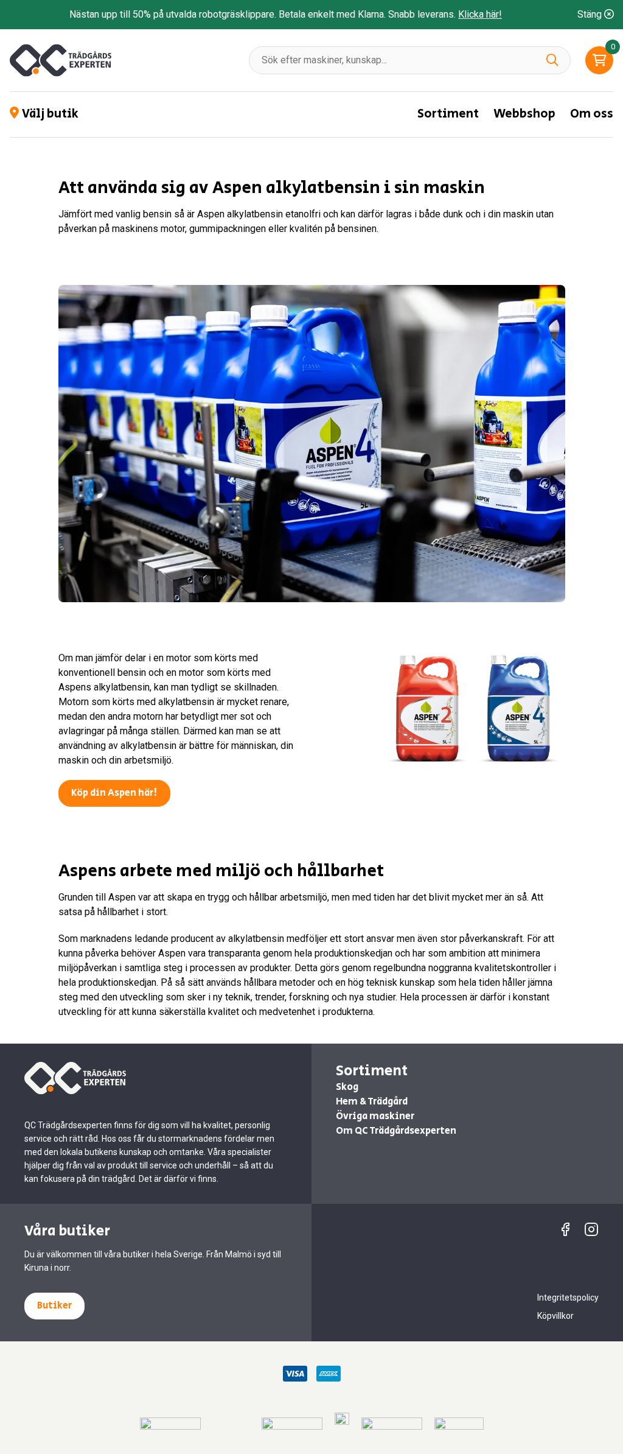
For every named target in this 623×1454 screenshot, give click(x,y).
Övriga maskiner (375, 1116)
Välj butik (50, 114)
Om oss (591, 114)
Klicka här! (480, 14)
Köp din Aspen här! (114, 793)
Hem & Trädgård (372, 1102)
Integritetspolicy (568, 1297)
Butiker (54, 1306)
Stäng (590, 14)
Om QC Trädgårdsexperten (396, 1131)
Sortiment (448, 114)
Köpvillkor (555, 1316)
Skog (347, 1087)
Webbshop (524, 114)
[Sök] (552, 60)
